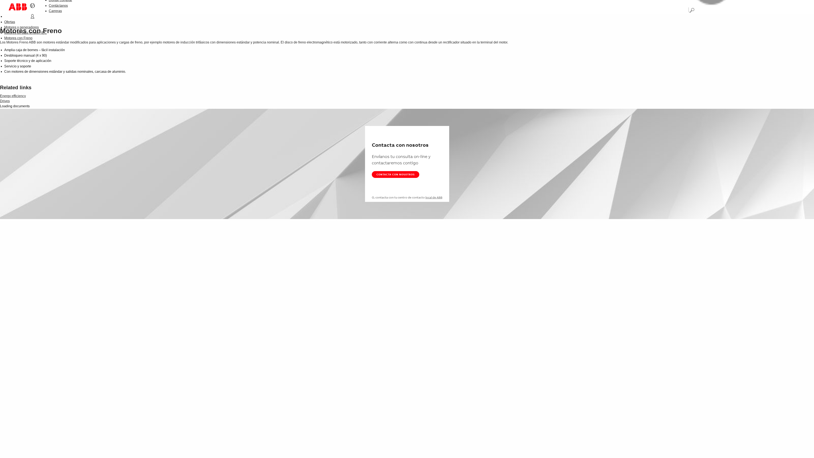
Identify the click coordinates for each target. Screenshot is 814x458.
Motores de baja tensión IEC (25, 33)
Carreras (55, 11)
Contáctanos (58, 5)
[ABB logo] (17, 6)
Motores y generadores (21, 27)
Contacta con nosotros (395, 174)
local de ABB (433, 197)
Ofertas (9, 22)
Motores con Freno (18, 38)
